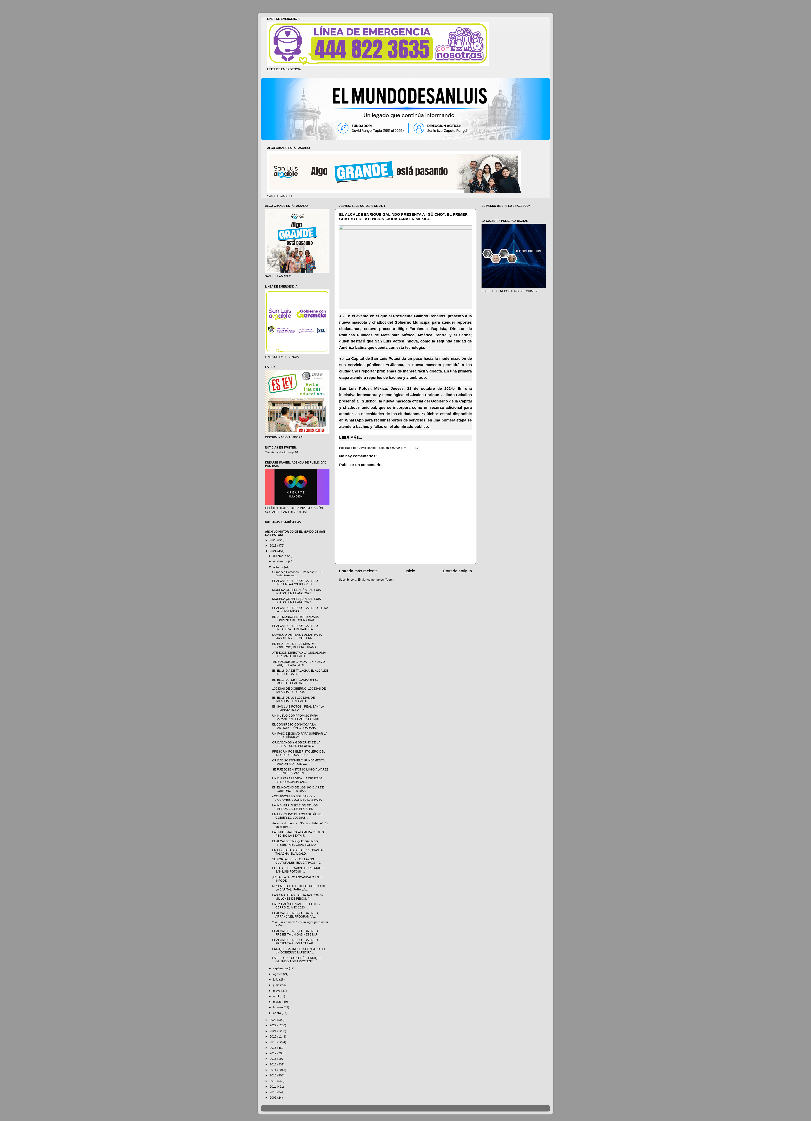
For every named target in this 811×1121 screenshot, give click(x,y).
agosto (278, 974)
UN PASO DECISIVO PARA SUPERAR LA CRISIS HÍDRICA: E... (299, 735)
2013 (273, 1075)
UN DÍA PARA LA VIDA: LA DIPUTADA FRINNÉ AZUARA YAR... (297, 780)
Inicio (410, 571)
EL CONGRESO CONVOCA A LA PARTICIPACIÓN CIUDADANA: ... (296, 726)
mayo (277, 990)
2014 (273, 1070)
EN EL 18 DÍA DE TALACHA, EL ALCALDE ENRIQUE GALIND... (300, 672)
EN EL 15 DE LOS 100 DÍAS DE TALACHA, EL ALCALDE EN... (293, 699)
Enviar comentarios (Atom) (376, 579)
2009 (273, 1097)
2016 (273, 1058)
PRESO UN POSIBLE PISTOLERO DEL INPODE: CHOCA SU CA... (298, 753)
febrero (278, 1007)
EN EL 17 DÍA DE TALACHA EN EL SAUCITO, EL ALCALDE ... (295, 681)
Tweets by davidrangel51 (281, 452)
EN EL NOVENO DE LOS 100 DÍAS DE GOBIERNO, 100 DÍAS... (298, 789)
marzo (277, 1001)
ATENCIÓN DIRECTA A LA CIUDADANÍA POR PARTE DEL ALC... (299, 654)
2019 (273, 1042)
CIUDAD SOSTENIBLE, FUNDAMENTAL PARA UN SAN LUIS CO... (299, 762)
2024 (273, 551)
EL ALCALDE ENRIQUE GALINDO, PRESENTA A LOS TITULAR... (295, 941)
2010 (273, 1092)
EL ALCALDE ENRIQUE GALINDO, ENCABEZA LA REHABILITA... (295, 627)
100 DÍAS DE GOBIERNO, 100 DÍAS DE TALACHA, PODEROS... (299, 690)
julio (276, 979)
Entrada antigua (457, 571)
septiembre (281, 968)
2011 (273, 1086)
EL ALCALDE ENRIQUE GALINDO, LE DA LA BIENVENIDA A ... (300, 609)
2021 (273, 1031)
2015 (273, 1064)
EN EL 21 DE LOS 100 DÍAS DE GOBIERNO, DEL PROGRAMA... (295, 645)
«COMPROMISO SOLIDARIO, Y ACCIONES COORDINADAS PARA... (298, 798)
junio (276, 985)
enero (277, 1013)
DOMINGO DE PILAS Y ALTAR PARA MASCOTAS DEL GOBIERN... (296, 636)
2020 (273, 1036)
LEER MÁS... (350, 437)
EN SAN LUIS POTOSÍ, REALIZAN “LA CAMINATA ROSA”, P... (298, 708)
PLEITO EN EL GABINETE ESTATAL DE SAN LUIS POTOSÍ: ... (298, 870)
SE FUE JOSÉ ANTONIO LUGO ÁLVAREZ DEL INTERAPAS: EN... (300, 771)
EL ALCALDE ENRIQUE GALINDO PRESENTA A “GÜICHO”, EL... (295, 582)
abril (276, 996)
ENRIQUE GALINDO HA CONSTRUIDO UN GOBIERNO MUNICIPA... (298, 951)
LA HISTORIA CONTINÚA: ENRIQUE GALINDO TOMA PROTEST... (296, 959)
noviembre (280, 561)
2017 (273, 1053)
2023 (273, 1019)
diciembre (280, 556)
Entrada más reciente (358, 571)
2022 (273, 1025)
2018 (273, 1047)
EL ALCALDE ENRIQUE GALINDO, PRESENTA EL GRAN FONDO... (295, 843)
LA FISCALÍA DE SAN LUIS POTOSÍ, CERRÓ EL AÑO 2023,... (296, 906)
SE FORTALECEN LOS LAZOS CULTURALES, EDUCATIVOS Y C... (297, 861)
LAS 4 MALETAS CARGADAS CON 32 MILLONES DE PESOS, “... (297, 897)
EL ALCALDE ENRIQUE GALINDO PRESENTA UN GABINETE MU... (295, 933)
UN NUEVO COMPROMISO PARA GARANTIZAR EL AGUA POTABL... (297, 717)
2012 (273, 1081)
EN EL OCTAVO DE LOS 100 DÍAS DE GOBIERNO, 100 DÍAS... (297, 816)
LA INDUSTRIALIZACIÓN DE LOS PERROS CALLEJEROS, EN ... (295, 807)
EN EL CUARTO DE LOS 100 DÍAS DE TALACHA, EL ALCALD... (298, 852)
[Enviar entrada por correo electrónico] (417, 447)
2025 (273, 545)
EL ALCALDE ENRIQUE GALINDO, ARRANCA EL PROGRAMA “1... (295, 915)
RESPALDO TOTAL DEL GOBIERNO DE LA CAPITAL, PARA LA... (299, 888)
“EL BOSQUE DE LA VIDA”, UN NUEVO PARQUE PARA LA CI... (298, 663)
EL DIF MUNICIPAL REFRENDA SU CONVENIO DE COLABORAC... (295, 618)
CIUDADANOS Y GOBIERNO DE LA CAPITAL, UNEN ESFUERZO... (296, 744)
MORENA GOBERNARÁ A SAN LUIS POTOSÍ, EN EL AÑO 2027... (296, 591)
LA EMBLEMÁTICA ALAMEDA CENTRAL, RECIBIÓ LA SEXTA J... (299, 834)
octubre (278, 567)
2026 (273, 540)
